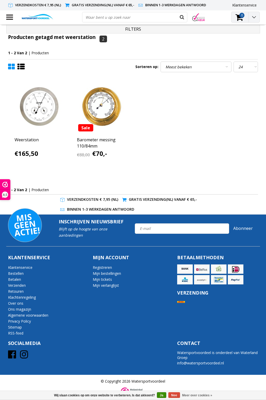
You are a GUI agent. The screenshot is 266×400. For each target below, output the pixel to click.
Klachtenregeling (22, 297)
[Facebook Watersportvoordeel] (12, 356)
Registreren (102, 267)
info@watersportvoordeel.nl (200, 363)
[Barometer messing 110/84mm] (101, 106)
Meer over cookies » (197, 395)
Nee (174, 395)
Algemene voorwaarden (28, 315)
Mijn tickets (102, 279)
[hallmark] (198, 17)
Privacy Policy (19, 321)
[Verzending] (181, 302)
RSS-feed (15, 333)
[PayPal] (235, 279)
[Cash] (219, 269)
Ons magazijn (19, 309)
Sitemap (15, 327)
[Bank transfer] (185, 269)
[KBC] (185, 279)
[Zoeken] (182, 17)
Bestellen (16, 273)
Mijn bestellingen (107, 273)
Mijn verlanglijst (106, 285)
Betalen (14, 279)
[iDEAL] (235, 269)
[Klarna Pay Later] (202, 279)
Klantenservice (20, 267)
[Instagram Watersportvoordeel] (24, 356)
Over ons (15, 303)
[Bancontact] (219, 279)
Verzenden (17, 285)
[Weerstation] (39, 106)
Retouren (16, 291)
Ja (161, 395)
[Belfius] (202, 269)
